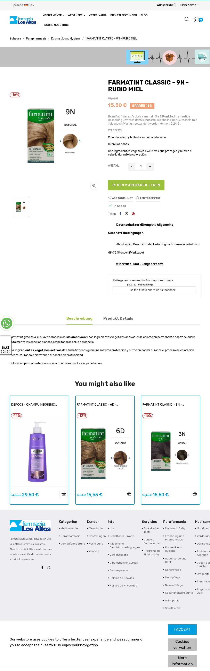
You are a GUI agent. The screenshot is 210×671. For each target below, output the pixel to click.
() (166, 5)
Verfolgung (96, 543)
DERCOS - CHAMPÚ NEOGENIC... (34, 404)
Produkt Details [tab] (118, 318)
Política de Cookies (122, 578)
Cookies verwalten (182, 644)
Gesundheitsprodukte (179, 592)
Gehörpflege (173, 569)
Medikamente (69, 528)
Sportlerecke (173, 608)
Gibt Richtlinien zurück (124, 562)
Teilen (120, 214)
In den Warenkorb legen (136, 185)
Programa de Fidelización (152, 552)
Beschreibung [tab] (79, 318)
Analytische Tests (151, 530)
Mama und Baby (175, 528)
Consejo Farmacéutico (152, 541)
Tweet (126, 214)
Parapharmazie (70, 536)
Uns (112, 528)
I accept (182, 629)
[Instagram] (49, 568)
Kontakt (94, 551)
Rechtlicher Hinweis (122, 536)
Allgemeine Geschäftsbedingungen (125, 545)
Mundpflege (172, 577)
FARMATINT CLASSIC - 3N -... (163, 404)
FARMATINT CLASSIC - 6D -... (97, 404)
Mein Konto (96, 528)
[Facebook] (43, 568)
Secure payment (120, 570)
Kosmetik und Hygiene (173, 549)
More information (182, 661)
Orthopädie (172, 600)
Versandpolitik (119, 554)
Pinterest (133, 214)
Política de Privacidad (123, 585)
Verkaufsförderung (73, 543)
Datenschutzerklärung (133, 225)
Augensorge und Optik (175, 560)
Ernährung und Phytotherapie (174, 538)
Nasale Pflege (174, 585)
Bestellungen (97, 536)
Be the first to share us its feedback (153, 290)
